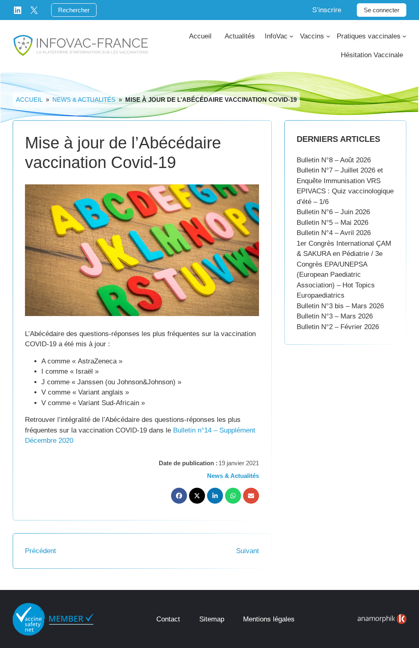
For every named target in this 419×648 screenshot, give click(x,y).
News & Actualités (83, 99)
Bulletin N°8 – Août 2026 (334, 160)
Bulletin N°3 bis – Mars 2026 (340, 306)
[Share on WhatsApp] (233, 496)
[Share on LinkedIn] (215, 496)
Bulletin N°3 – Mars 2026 (335, 316)
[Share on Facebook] (179, 496)
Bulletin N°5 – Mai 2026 (332, 222)
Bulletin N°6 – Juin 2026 (333, 212)
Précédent (40, 551)
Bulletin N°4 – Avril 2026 (334, 233)
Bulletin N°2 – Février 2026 (338, 327)
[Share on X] (197, 496)
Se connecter (381, 10)
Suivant (247, 551)
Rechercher (74, 10)
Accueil (29, 99)
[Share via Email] (251, 496)
